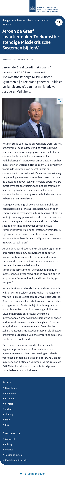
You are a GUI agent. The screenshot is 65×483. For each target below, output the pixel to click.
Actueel (41, 20)
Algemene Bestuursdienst (19, 20)
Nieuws (6, 24)
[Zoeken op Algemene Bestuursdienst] (59, 22)
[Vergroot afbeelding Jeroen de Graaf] (60, 101)
